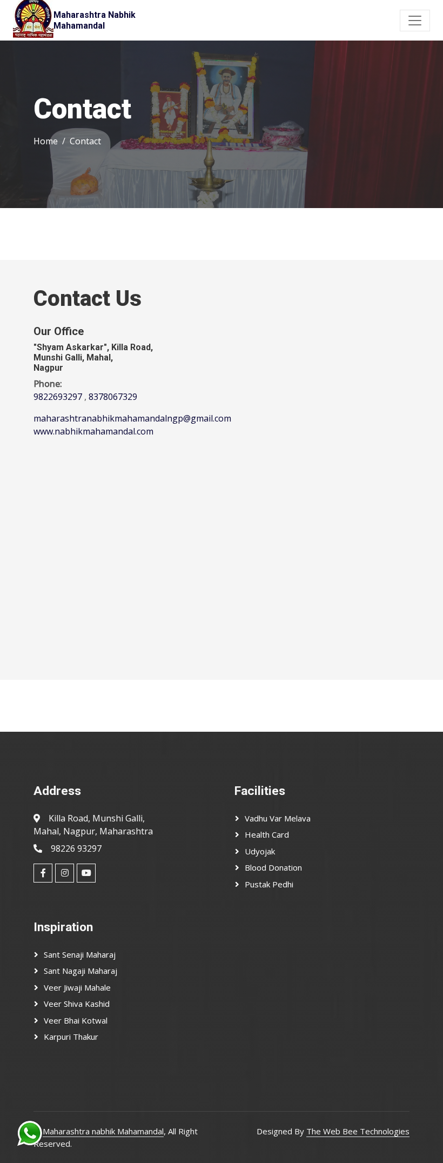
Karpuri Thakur (71, 1036)
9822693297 (57, 397)
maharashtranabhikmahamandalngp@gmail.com (132, 418)
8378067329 (113, 397)
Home (45, 141)
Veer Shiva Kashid (77, 1003)
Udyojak (260, 851)
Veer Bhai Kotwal (76, 1020)
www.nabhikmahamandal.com (93, 431)
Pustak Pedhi (269, 884)
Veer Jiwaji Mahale (77, 987)
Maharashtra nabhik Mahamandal (103, 1131)
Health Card (267, 834)
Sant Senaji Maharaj (80, 954)
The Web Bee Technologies (358, 1131)
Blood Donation (273, 867)
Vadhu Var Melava (278, 818)
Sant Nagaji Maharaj (80, 970)
